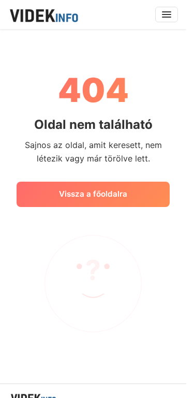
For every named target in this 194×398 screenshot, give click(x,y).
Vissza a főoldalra (93, 194)
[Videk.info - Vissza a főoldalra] (43, 14)
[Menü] (166, 14)
